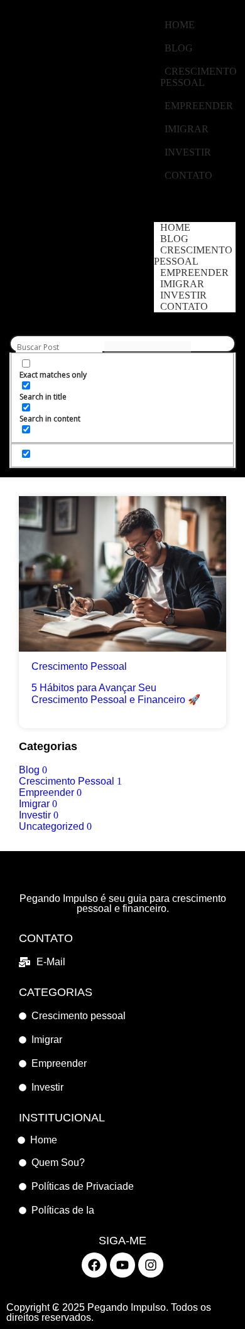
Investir (188, 152)
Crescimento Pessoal (198, 77)
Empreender (199, 105)
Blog (179, 48)
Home (180, 24)
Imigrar (187, 129)
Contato (188, 175)
